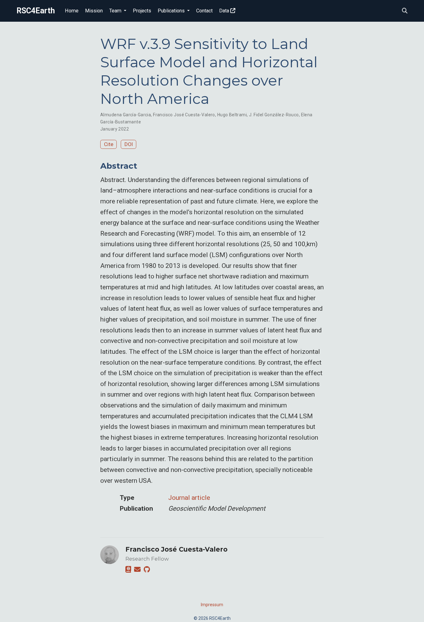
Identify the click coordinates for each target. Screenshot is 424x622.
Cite (108, 144)
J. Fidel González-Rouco (274, 114)
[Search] (405, 11)
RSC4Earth (35, 10)
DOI (128, 144)
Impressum (212, 604)
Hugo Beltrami (232, 114)
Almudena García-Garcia (125, 114)
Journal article (189, 497)
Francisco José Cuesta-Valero (184, 114)
